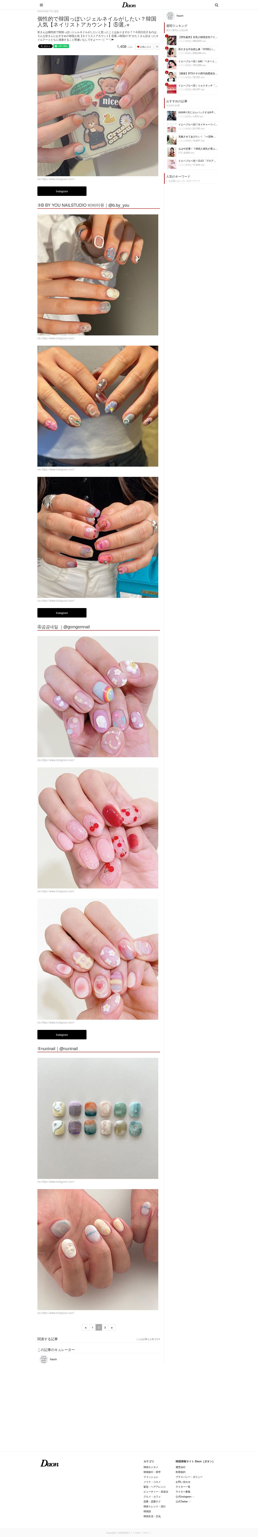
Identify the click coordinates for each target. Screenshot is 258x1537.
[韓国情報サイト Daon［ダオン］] (129, 4)
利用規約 (180, 1472)
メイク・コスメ (152, 1481)
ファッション (151, 1477)
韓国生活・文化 (152, 1516)
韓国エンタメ (151, 1467)
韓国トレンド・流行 (155, 1506)
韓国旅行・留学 (152, 1472)
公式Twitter (182, 1501)
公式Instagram (184, 1496)
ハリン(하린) (184, 40)
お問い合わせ (183, 1481)
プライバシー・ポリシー (189, 1477)
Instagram (62, 191)
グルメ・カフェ (152, 1496)
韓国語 (147, 1511)
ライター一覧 (183, 1486)
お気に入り (145, 46)
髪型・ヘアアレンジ (155, 1486)
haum (53, 1359)
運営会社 (180, 1467)
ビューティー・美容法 (156, 1491)
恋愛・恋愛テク (152, 1501)
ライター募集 (183, 1491)
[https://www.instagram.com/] (98, 115)
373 (180, 152)
